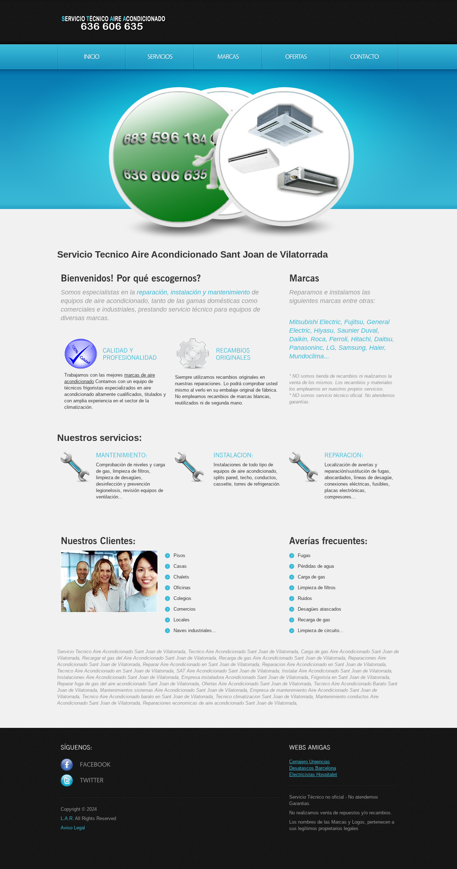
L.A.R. (67, 818)
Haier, (377, 347)
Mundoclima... (309, 356)
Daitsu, (384, 339)
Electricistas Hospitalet (313, 774)
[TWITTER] (82, 780)
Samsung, (353, 347)
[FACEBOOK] (86, 765)
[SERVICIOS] (160, 56)
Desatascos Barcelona (312, 768)
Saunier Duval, (358, 330)
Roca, (320, 339)
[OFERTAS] (296, 56)
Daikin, (300, 339)
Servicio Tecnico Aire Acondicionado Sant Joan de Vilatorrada (113, 23)
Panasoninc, (307, 347)
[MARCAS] (228, 56)
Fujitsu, (355, 322)
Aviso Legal (73, 827)
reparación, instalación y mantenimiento (193, 292)
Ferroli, (340, 339)
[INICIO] (91, 56)
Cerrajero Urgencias (309, 761)
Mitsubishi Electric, (316, 322)
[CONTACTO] (364, 56)
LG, (332, 347)
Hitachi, (362, 339)
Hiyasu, (325, 330)
